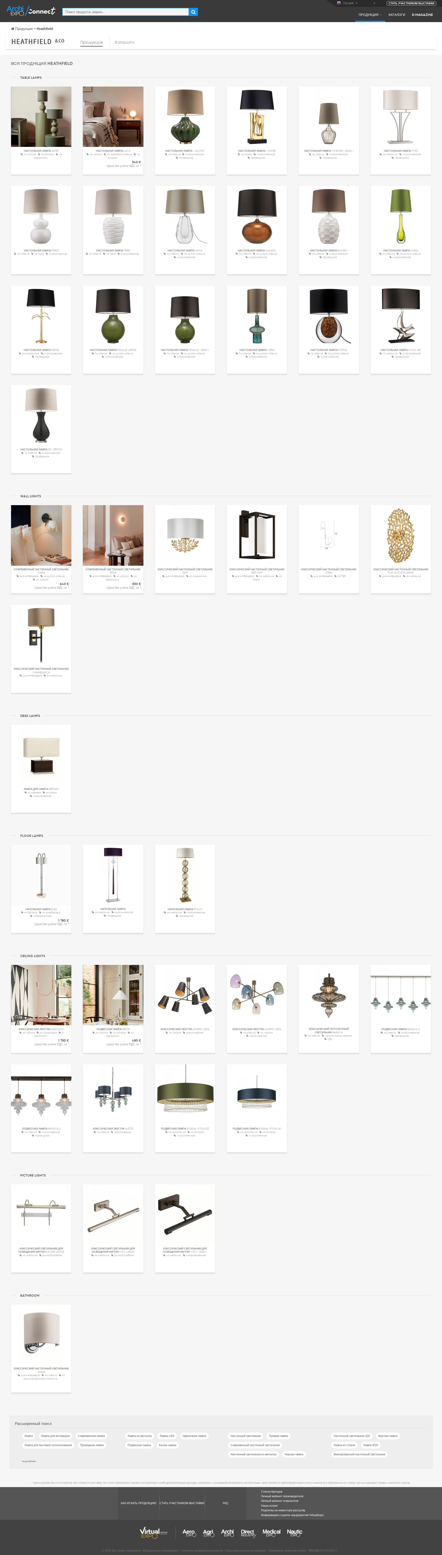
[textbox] (125, 12)
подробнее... (30, 1461)
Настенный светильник (245, 1436)
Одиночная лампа (194, 1436)
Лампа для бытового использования (48, 1445)
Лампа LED (167, 1436)
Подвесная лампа (139, 1445)
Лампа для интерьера (55, 1436)
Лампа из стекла (344, 1445)
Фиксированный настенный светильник (359, 1454)
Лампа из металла (140, 1436)
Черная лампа (294, 1454)
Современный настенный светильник (255, 1445)
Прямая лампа (278, 1436)
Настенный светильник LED (352, 1436)
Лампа (28, 1436)
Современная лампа (91, 1436)
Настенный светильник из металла (253, 1454)
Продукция (368, 14)
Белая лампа (167, 1445)
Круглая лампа (388, 1436)
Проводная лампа (92, 1445)
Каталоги (397, 14)
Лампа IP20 (370, 1445)
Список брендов (271, 1491)
